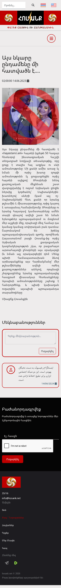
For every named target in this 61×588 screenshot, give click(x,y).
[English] (53, 5)
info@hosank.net (11, 498)
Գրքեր (5, 533)
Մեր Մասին (8, 540)
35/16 (5, 493)
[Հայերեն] (43, 5)
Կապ (4, 548)
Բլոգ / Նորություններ (13, 517)
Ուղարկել (47, 351)
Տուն (4, 510)
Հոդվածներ (8, 525)
